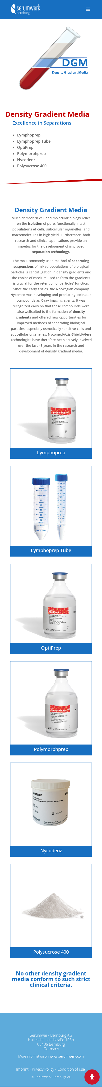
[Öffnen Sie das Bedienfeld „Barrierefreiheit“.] (92, 1077)
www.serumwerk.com (67, 1056)
